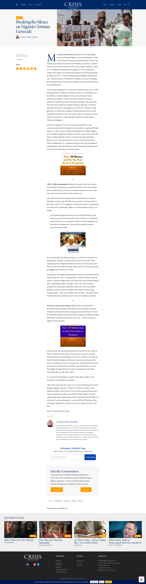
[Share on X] (17, 68)
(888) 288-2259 (105, 568)
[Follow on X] (31, 564)
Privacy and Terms (61, 572)
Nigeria (74, 501)
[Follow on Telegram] (38, 564)
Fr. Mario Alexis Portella (28, 37)
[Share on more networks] (35, 68)
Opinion (23, 4)
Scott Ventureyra (116, 545)
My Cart (79, 563)
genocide (67, 501)
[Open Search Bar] (128, 4)
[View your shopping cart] (125, 4)
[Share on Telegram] (24, 68)
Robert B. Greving (45, 545)
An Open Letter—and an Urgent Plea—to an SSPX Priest (90, 541)
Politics (80, 501)
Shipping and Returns (62, 569)
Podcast (38, 4)
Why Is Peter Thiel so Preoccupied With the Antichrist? (125, 541)
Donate (112, 4)
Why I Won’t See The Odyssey (19, 540)
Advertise (59, 567)
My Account (80, 561)
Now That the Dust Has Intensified (50, 541)
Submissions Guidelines (59, 564)
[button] (141, 579)
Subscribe (90, 457)
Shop (105, 4)
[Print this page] (31, 68)
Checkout (79, 565)
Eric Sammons (9, 542)
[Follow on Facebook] (27, 564)
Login (119, 4)
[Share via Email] (28, 68)
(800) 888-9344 (104, 565)
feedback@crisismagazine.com (107, 561)
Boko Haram (58, 501)
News (31, 4)
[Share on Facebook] (21, 68)
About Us (58, 561)
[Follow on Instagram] (34, 564)
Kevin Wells (78, 545)
